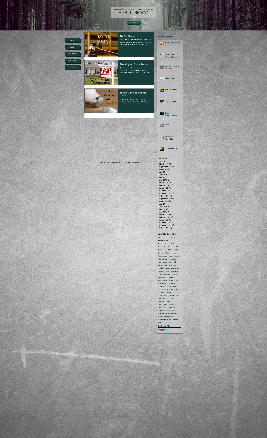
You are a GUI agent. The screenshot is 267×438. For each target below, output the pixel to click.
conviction (171, 307)
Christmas (169, 241)
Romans (174, 274)
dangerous (161, 310)
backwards (162, 289)
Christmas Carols (164, 244)
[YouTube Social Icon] (159, 330)
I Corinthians (162, 259)
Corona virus (162, 247)
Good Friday (162, 256)
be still (176, 289)
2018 (159, 238)
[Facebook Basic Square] (162, 330)
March (175, 265)
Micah (167, 268)
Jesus (165, 265)
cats (159, 298)
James (160, 265)
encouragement (171, 313)
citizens (170, 298)
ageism (173, 283)
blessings (168, 292)
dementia (161, 313)
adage (167, 283)
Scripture (172, 277)
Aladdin (173, 238)
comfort (169, 301)
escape (160, 316)
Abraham (166, 238)
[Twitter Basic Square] (165, 330)
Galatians (161, 253)
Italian (170, 262)
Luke (170, 265)
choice (164, 298)
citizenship (161, 301)
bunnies (171, 295)
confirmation (162, 307)
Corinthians (175, 244)
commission (172, 304)
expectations (168, 316)
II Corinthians (172, 259)
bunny (177, 295)
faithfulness (162, 319)
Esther (160, 250)
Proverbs (167, 274)
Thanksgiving (162, 280)
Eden (177, 247)
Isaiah (165, 262)
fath (159, 323)
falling (169, 319)
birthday (161, 292)
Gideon (175, 253)
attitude (174, 286)
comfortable (162, 304)
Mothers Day (175, 268)
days (173, 310)
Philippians (174, 271)
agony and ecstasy (164, 286)
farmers (175, 319)
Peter (167, 271)
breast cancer (162, 295)
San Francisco (163, 277)
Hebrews (177, 256)
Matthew (161, 268)
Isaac (160, 262)
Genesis (168, 253)
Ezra (165, 250)
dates (168, 310)
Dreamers (171, 247)
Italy (175, 262)
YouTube (161, 283)
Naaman (161, 271)
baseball (170, 289)
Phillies (160, 274)
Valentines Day (173, 280)
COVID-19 (161, 241)
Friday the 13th (173, 250)
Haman (170, 256)
